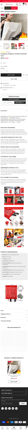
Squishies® (14, 8)
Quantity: (3, 68)
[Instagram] (6, 408)
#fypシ (23, 120)
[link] (7, 348)
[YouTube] (16, 408)
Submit (23, 403)
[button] (24, 39)
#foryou (14, 119)
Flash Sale (7, 8)
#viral (18, 119)
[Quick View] (19, 364)
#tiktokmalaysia (5, 120)
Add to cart (11, 75)
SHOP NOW (23, 1)
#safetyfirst (12, 120)
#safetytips (18, 120)
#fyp (11, 119)
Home (2, 8)
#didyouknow (4, 122)
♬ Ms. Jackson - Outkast (14, 122)
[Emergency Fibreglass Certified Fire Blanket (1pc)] (14, 367)
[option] (14, 27)
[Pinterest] (9, 408)
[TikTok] (13, 408)
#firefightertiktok (5, 119)
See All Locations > (14, 99)
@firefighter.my (4, 116)
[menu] (1, 4)
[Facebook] (2, 408)
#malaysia (23, 119)
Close (26, 1)
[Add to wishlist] (23, 75)
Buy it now (14, 79)
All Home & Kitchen (10, 11)
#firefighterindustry (15, 117)
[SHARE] (26, 75)
